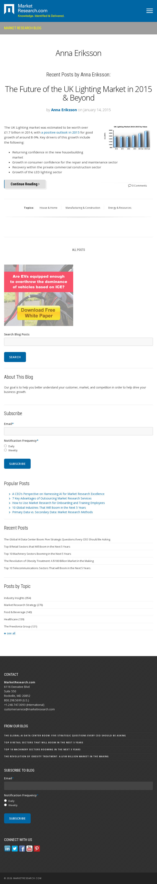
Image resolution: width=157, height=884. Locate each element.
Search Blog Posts (16, 334)
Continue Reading (24, 184)
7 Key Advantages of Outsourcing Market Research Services (52, 498)
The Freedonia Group (20, 626)
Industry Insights (17, 598)
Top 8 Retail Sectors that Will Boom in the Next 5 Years (37, 546)
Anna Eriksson (64, 109)
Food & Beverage (18, 612)
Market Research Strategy (23, 605)
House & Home (48, 207)
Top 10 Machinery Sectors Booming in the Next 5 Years (37, 554)
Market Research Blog (22, 28)
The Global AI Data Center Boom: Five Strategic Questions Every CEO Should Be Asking (57, 539)
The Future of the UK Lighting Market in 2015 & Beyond (78, 93)
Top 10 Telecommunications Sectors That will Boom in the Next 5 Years (47, 568)
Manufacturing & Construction (83, 207)
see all (11, 633)
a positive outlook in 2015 (60, 132)
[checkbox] (78, 448)
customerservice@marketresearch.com (29, 709)
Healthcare (14, 619)
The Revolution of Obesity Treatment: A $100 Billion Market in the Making (49, 561)
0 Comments (139, 185)
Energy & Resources (119, 207)
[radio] (78, 446)
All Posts (78, 249)
